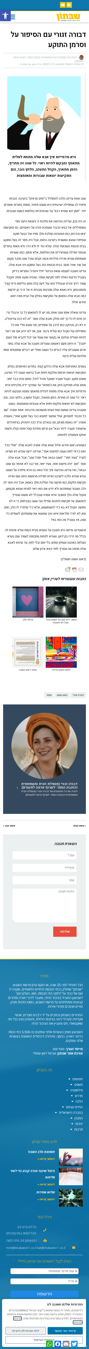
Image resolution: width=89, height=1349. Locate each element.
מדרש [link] (79, 1096)
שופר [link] (49, 695)
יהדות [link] (79, 1124)
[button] (11, 16)
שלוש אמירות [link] (45, 1192)
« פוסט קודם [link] (79, 826)
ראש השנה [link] (62, 695)
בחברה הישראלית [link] (71, 1112)
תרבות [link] (78, 1129)
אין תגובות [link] (25, 64)
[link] (5, 15)
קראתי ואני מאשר (65, 1331)
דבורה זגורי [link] (78, 695)
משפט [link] (78, 1084)
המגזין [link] (79, 1118)
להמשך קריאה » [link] (46, 1159)
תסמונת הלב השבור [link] (41, 1152)
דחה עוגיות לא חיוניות (25, 1331)
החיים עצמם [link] (74, 1107)
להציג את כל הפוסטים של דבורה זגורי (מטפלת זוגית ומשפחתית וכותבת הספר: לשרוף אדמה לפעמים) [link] (49, 793)
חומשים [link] (77, 1079)
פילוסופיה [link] (76, 1090)
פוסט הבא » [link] (9, 826)
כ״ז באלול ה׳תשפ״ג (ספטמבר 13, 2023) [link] (63, 64)
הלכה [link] (79, 1101)
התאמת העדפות (44, 1340)
